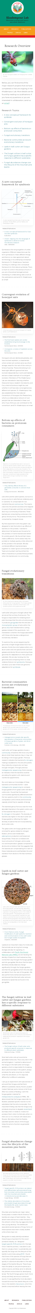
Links (26, 32)
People (10, 32)
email (6, 103)
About (6, 29)
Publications (26, 29)
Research (14, 29)
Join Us (18, 32)
